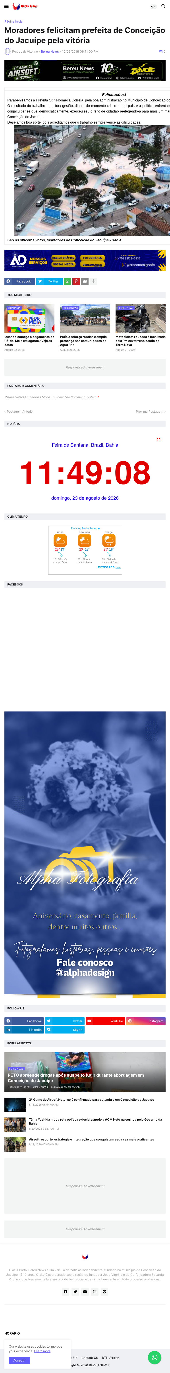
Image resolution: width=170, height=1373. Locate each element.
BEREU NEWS (99, 1365)
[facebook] (65, 1292)
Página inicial (13, 21)
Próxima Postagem (149, 411)
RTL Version (110, 1358)
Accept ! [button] (19, 1360)
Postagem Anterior (20, 411)
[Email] (85, 281)
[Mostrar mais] (93, 281)
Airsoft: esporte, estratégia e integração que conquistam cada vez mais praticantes (91, 1139)
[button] (6, 6)
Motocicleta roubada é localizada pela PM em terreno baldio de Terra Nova (141, 341)
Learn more (42, 1351)
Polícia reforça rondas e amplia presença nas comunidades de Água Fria (83, 341)
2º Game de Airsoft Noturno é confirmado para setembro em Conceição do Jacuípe (91, 1099)
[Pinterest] (76, 281)
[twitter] (75, 1292)
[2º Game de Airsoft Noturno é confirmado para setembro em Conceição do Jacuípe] (15, 1105)
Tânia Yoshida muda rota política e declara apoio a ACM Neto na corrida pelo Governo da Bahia (95, 1121)
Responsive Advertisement (85, 367)
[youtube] (85, 1292)
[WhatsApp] (67, 281)
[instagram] (95, 1292)
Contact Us (89, 1358)
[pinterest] (104, 1292)
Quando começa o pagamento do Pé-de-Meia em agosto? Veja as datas (29, 341)
